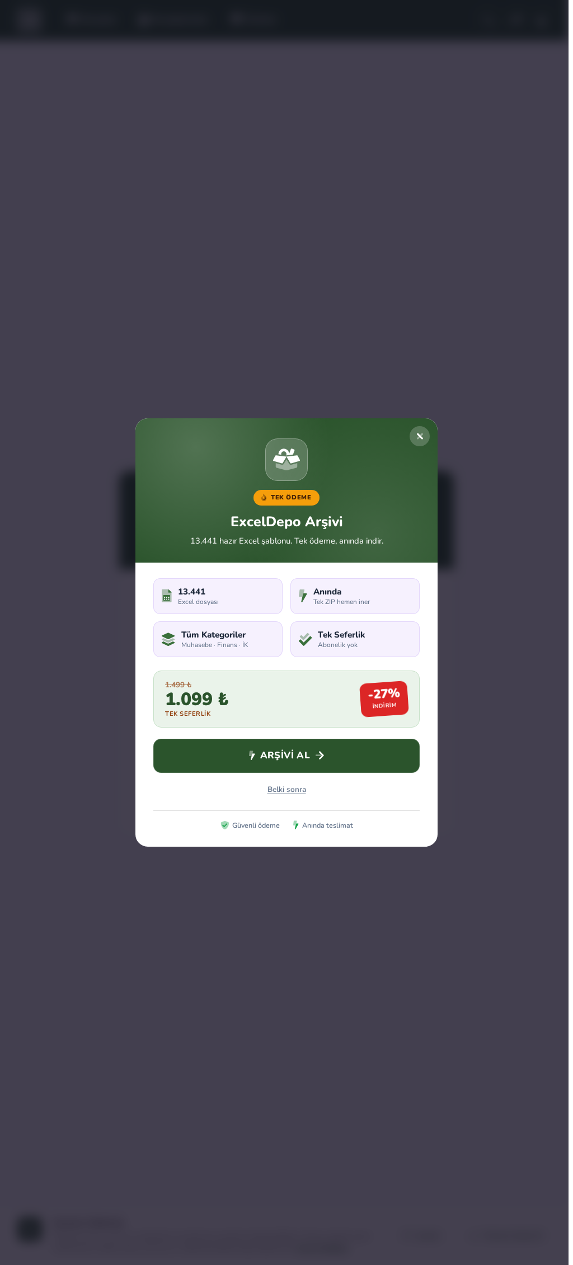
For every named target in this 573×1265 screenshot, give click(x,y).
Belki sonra (286, 789)
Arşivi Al (285, 755)
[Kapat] (420, 436)
